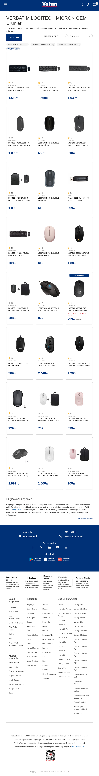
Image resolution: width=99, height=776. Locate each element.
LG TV (44, 626)
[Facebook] (33, 547)
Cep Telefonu (32, 609)
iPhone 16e (62, 642)
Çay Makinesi (32, 652)
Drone (29, 644)
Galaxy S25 (78, 605)
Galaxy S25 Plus (80, 613)
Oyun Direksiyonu (49, 674)
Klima (29, 639)
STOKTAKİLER (50, 36)
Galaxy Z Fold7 (79, 622)
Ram (44, 661)
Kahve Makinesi (33, 648)
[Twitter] (41, 547)
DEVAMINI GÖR (78, 747)
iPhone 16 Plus (63, 638)
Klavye (45, 670)
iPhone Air (61, 620)
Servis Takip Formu (16, 684)
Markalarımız (14, 611)
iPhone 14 (61, 651)
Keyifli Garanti (14, 680)
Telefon (45, 605)
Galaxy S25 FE (79, 618)
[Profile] (88, 5)
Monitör (45, 609)
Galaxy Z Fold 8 (64, 659)
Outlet (11, 693)
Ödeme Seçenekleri (16, 671)
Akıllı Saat (31, 626)
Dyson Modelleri (80, 702)
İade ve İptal (13, 667)
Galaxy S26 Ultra (64, 677)
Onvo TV (45, 631)
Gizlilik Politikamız (16, 623)
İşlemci (45, 648)
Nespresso (78, 714)
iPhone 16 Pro (63, 629)
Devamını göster (85, 519)
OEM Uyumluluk (48, 639)
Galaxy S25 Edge (80, 635)
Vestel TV (46, 618)
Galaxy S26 (62, 668)
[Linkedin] (49, 547)
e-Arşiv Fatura (14, 689)
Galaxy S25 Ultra (80, 609)
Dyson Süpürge (33, 661)
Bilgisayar (30, 605)
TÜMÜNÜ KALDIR (13, 49)
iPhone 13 (61, 655)
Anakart (45, 665)
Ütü (28, 631)
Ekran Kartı (46, 652)
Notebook (30, 613)
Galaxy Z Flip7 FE (81, 631)
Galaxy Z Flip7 (79, 626)
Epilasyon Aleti (47, 635)
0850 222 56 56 (74, 536)
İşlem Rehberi (14, 663)
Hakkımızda (13, 607)
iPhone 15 (61, 646)
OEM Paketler (47, 644)
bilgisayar (17, 510)
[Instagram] (66, 547)
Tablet (29, 622)
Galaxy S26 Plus (64, 672)
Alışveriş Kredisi (15, 676)
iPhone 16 (61, 625)
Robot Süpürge (32, 635)
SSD (44, 657)
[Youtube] (57, 547)
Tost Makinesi (32, 657)
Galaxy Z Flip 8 (63, 664)
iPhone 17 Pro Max (65, 609)
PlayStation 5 (47, 613)
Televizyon (31, 618)
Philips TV (46, 622)
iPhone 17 (61, 605)
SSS (10, 638)
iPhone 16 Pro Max (65, 633)
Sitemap (45, 678)
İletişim (11, 634)
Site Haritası (31, 665)
